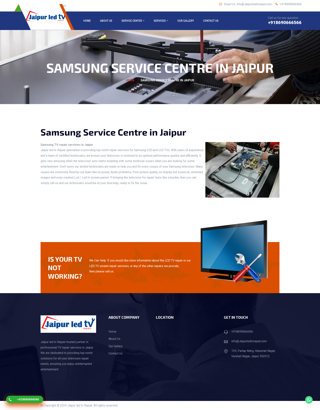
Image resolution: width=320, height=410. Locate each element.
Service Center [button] (131, 20)
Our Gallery (185, 20)
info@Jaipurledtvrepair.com (249, 341)
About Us (106, 20)
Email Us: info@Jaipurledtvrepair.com (247, 4)
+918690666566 (290, 4)
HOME (130, 80)
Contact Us (211, 20)
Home (87, 20)
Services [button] (160, 20)
